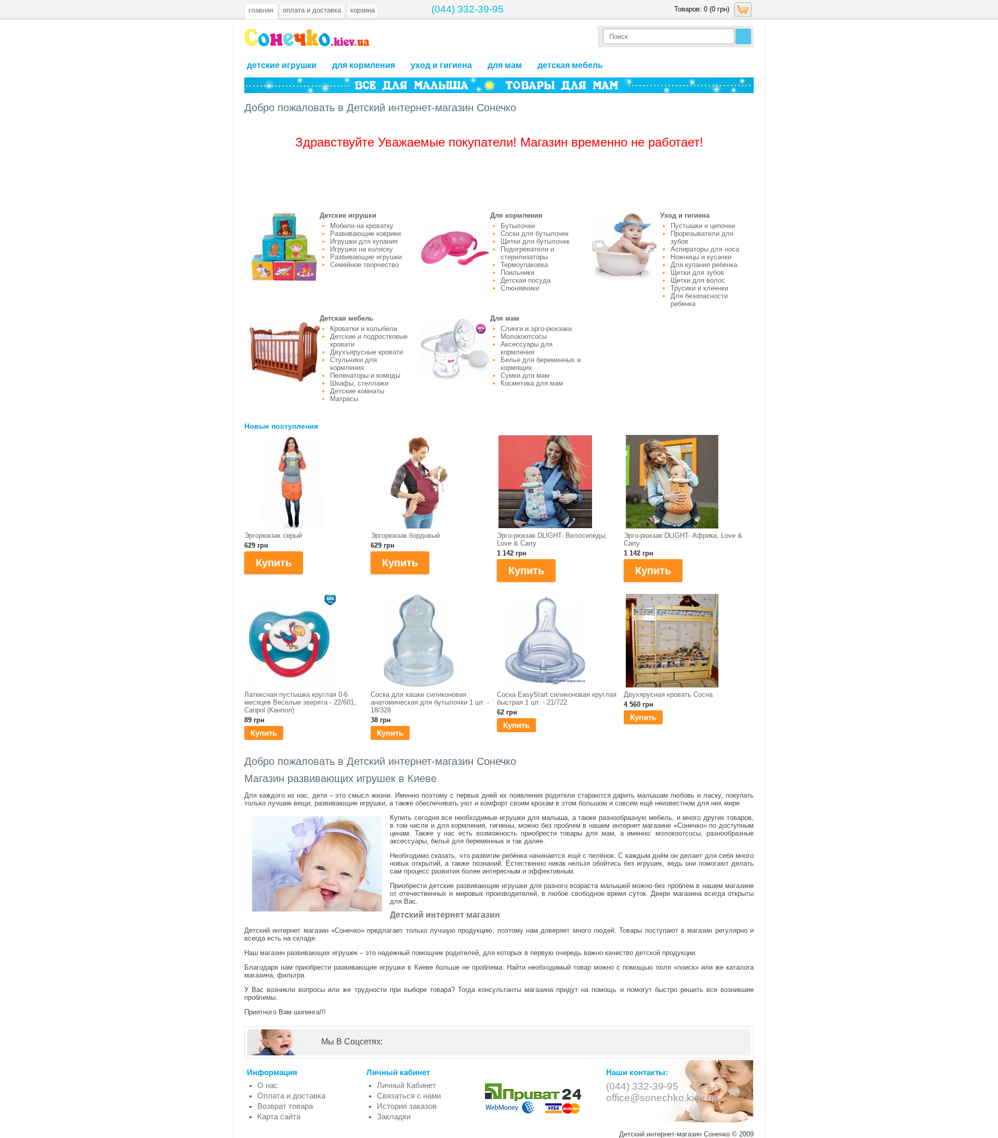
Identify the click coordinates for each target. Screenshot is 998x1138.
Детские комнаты (357, 391)
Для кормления (363, 65)
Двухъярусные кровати (366, 352)
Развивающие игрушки (366, 257)
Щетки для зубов (697, 272)
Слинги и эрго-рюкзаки (536, 329)
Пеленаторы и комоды (365, 375)
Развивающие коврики (365, 233)
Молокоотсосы (524, 336)
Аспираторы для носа (705, 249)
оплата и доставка (312, 10)
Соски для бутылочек (535, 233)
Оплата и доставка (291, 1095)
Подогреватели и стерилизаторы (527, 253)
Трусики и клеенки (699, 288)
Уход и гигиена (441, 65)
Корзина (362, 10)
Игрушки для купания (364, 241)
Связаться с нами (409, 1095)
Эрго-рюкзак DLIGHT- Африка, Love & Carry (683, 539)
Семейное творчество (364, 265)
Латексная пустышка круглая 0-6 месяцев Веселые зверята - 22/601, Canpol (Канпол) (300, 702)
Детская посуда (525, 280)
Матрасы (344, 399)
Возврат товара (285, 1106)
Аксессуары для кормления (527, 348)
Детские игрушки (282, 65)
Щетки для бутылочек (535, 241)
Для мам (505, 65)
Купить (264, 733)
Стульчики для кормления (353, 364)
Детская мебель (570, 65)
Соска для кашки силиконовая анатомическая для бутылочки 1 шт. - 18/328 (430, 702)
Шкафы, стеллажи (359, 383)
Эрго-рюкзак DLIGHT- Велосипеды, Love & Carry (552, 539)
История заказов (407, 1106)
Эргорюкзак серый (273, 535)
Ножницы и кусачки (701, 257)
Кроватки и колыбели (363, 329)
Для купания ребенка (704, 265)
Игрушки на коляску (361, 249)
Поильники (517, 272)
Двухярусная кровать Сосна (668, 694)
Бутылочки (518, 226)
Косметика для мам (532, 383)
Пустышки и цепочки (703, 226)
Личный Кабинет (406, 1085)
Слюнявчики (520, 288)
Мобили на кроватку (361, 226)
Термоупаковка (524, 265)
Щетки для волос (698, 280)
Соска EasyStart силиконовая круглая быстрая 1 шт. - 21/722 (556, 698)
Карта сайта (278, 1116)
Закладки (394, 1116)
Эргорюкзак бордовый (405, 535)
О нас (267, 1085)
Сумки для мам (525, 375)
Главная (260, 10)
